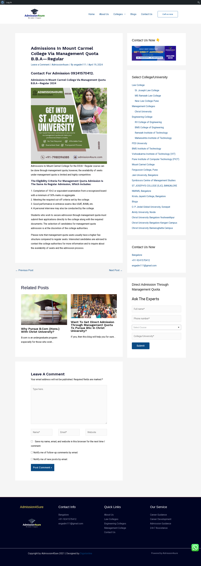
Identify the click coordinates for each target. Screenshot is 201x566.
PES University (139, 143)
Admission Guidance (160, 523)
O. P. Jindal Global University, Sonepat (151, 206)
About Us (104, 14)
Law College (138, 85)
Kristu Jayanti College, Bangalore (149, 196)
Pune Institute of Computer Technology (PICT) (155, 159)
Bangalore (137, 255)
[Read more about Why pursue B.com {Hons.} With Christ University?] (44, 309)
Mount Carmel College (143, 164)
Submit (141, 345)
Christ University (143, 111)
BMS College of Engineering (149, 127)
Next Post (115, 270)
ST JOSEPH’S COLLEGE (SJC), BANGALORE (154, 185)
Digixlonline (86, 553)
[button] (168, 14)
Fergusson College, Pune (145, 169)
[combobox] (156, 327)
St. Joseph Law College (147, 90)
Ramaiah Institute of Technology (151, 132)
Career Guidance (158, 514)
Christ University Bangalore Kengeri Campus (154, 222)
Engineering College (142, 116)
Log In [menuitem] (9, 2)
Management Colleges (143, 106)
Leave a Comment (40, 64)
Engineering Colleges (115, 523)
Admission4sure (60, 64)
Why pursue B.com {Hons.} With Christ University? (40, 330)
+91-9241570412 (141, 260)
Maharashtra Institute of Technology (153, 138)
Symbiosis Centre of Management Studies (154, 180)
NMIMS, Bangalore (141, 191)
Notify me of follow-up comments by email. (55, 452)
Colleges (118, 14)
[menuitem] (2, 2)
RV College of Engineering (148, 122)
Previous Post (24, 270)
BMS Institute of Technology (146, 148)
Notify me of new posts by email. (50, 459)
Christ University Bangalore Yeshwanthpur (153, 217)
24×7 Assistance (159, 528)
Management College (115, 528)
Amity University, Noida (144, 212)
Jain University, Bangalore (145, 175)
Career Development (160, 519)
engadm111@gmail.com (144, 265)
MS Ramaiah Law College (148, 95)
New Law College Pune (147, 101)
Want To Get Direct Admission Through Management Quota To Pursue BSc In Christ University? (92, 326)
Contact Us (146, 14)
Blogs (133, 14)
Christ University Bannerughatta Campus (152, 228)
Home (91, 14)
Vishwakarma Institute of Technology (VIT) (153, 154)
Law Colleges (111, 519)
